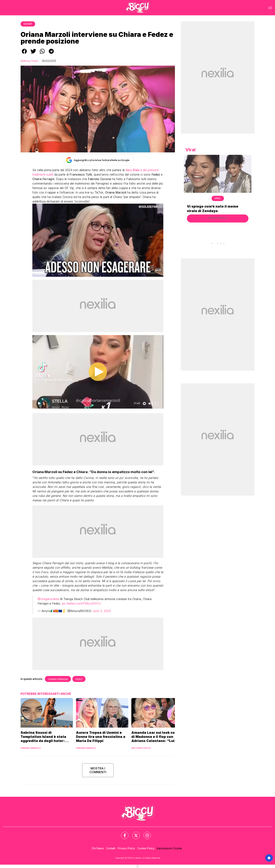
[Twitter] (133, 833)
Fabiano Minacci (31, 748)
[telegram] (51, 54)
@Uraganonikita (48, 599)
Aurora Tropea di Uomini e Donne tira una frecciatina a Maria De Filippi (100, 737)
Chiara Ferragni (58, 679)
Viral (218, 198)
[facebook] (24, 54)
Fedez (78, 679)
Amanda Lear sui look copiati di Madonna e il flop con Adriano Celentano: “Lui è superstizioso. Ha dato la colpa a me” (157, 737)
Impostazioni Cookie (169, 848)
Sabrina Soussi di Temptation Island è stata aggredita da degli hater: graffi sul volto (43, 737)
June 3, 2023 (101, 611)
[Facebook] (122, 833)
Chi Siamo (98, 848)
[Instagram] (144, 833)
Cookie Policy (146, 848)
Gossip (28, 23)
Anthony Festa (29, 60)
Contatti (110, 848)
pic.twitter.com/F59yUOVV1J (81, 603)
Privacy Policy (126, 848)
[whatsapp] (42, 54)
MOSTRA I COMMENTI (97, 770)
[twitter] (33, 54)
